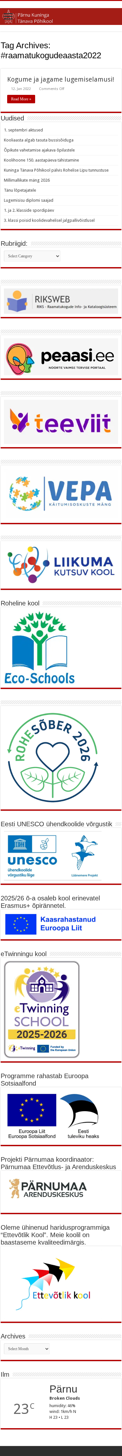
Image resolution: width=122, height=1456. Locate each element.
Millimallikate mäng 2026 (27, 180)
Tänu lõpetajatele (20, 190)
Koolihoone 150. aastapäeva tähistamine (41, 160)
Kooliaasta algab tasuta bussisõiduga (39, 140)
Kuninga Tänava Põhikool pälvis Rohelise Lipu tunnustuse (56, 170)
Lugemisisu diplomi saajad (28, 200)
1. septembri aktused (23, 130)
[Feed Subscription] (119, 65)
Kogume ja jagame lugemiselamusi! (60, 79)
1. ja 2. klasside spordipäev (29, 210)
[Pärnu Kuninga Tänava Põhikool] (61, 15)
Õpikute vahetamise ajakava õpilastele (39, 150)
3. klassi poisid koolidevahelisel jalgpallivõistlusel (49, 220)
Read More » (21, 99)
